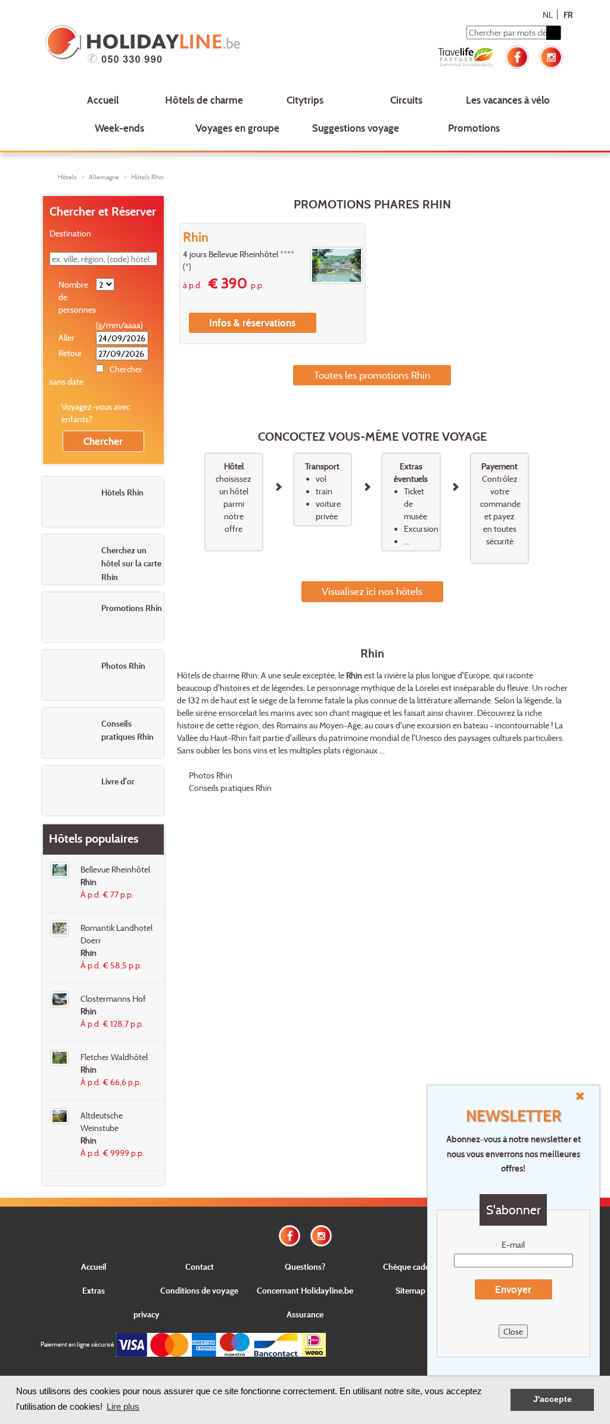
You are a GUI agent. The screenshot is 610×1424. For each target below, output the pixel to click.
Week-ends (119, 127)
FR (568, 15)
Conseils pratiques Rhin (230, 788)
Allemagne (104, 177)
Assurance (305, 1314)
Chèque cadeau (410, 1266)
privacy (146, 1314)
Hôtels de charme (204, 100)
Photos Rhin (210, 775)
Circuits (406, 100)
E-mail (513, 1244)
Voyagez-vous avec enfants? (95, 412)
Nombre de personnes (76, 296)
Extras (93, 1290)
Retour (70, 353)
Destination (70, 233)
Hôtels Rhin (147, 177)
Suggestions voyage (355, 127)
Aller (66, 337)
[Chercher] (553, 33)
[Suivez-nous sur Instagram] (551, 56)
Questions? (305, 1266)
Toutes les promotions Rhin (372, 375)
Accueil (103, 100)
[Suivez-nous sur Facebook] (517, 56)
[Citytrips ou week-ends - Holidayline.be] (147, 45)
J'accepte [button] (552, 1399)
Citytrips (305, 100)
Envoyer (513, 1289)
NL (548, 15)
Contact (199, 1266)
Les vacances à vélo (508, 100)
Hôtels (67, 177)
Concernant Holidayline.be (305, 1290)
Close (513, 1331)
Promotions (474, 127)
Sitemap (410, 1290)
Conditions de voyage (199, 1290)
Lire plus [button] (123, 1406)
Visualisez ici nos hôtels (372, 591)
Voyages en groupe (237, 127)
